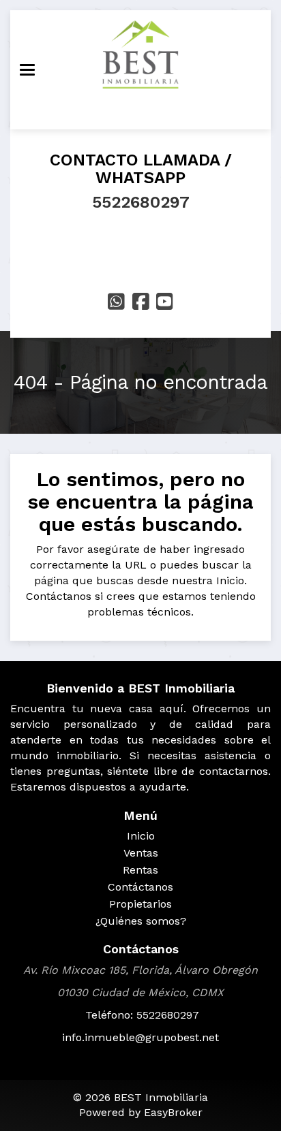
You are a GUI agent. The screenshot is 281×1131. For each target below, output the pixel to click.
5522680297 (141, 202)
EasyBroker (173, 1112)
